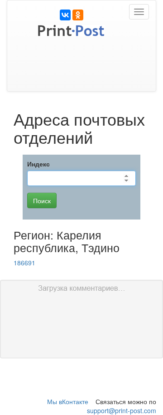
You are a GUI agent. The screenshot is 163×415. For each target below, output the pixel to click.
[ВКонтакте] (65, 15)
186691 (24, 262)
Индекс (38, 163)
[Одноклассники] (77, 15)
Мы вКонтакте (67, 401)
